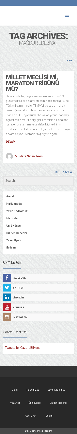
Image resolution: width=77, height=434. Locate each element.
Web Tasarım (45, 431)
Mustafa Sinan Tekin (29, 156)
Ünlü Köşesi (14, 225)
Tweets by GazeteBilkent (22, 348)
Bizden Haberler (16, 233)
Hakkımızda (14, 203)
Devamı (11, 141)
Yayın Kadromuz (17, 211)
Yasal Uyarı (13, 240)
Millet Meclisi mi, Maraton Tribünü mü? (32, 83)
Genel (10, 196)
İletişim (11, 247)
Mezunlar (12, 218)
